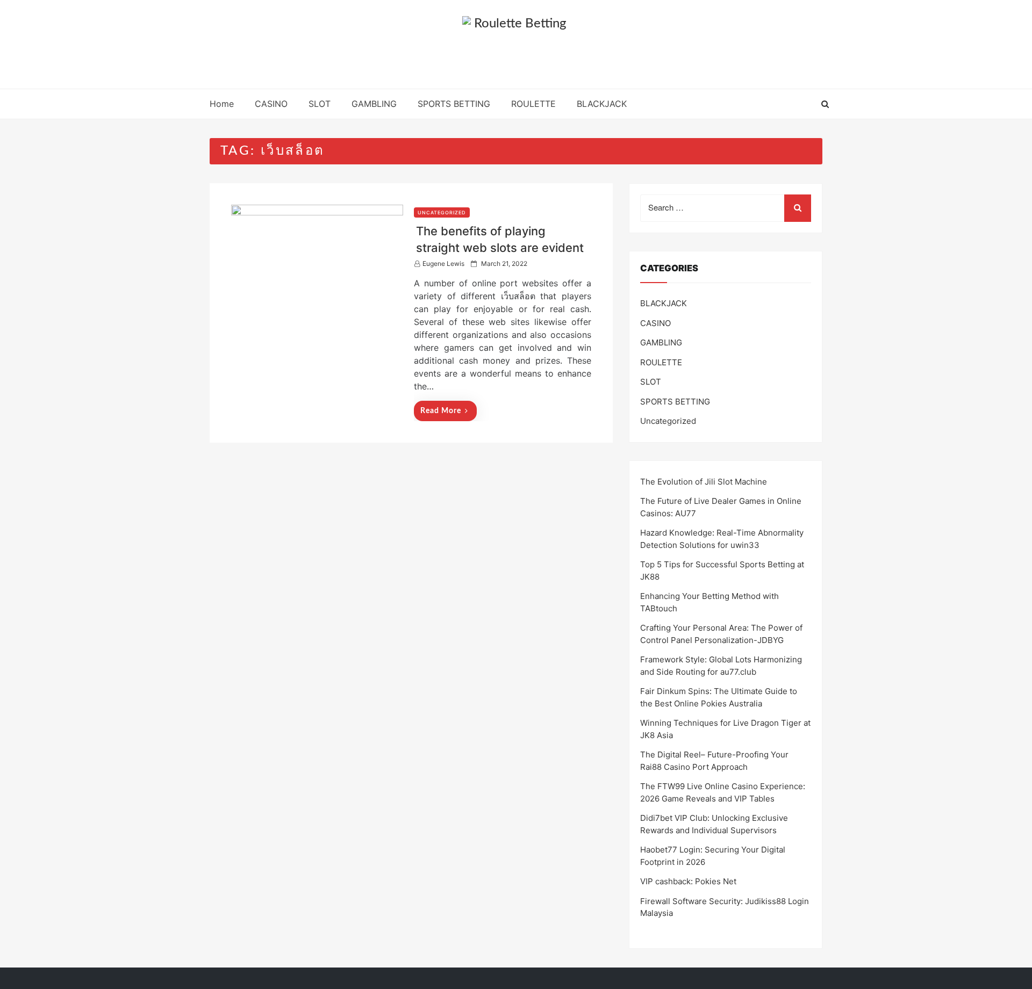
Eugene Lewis (443, 263)
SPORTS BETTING (454, 103)
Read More (440, 411)
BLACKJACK (602, 103)
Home (222, 103)
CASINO (271, 103)
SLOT (320, 103)
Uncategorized (442, 212)
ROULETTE (533, 103)
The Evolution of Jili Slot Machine (703, 482)
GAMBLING (374, 103)
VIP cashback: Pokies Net (688, 881)
